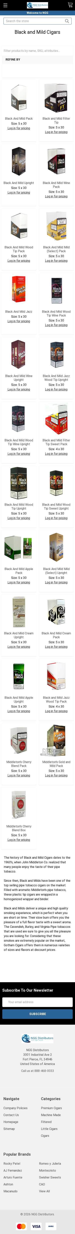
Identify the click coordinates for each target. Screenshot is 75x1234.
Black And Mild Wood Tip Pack (18, 249)
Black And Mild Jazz (18, 311)
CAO (42, 1184)
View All (44, 1191)
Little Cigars (49, 1129)
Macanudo (10, 1191)
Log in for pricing (19, 128)
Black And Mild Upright (18, 183)
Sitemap (9, 1129)
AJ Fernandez (12, 1170)
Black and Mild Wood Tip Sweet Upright (56, 506)
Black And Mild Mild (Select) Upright (56, 571)
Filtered (46, 1122)
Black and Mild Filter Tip (56, 120)
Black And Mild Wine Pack (56, 185)
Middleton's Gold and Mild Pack (56, 764)
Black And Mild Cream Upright (18, 635)
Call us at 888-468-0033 (37, 1071)
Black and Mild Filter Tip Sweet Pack (56, 442)
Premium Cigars (51, 1108)
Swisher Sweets (50, 1177)
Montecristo (47, 1170)
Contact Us (11, 1115)
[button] (30, 72)
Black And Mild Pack (19, 118)
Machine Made (51, 1115)
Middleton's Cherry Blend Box (18, 828)
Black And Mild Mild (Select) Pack (56, 249)
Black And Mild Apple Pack (18, 571)
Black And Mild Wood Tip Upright (18, 506)
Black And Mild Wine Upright (18, 378)
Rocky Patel (11, 1163)
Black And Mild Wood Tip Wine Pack (56, 313)
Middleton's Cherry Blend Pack (18, 764)
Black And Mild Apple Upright (18, 699)
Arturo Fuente (12, 1177)
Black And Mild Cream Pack (56, 635)
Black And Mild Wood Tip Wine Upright (18, 442)
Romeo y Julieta (50, 1163)
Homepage (10, 1122)
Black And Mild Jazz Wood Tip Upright (56, 378)
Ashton (8, 1184)
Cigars (45, 1136)
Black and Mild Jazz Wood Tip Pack (56, 699)
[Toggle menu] (5, 5)
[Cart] (70, 4)
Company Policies (15, 1108)
